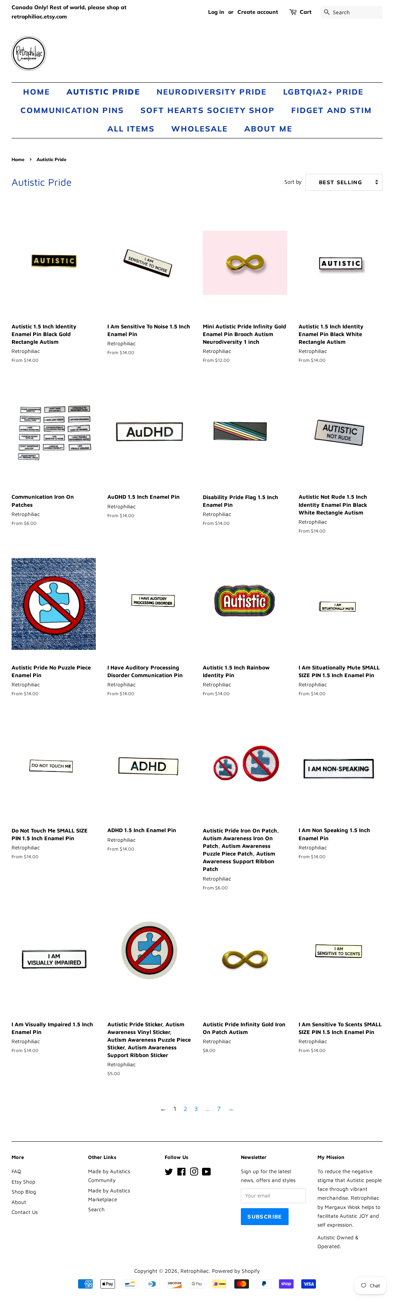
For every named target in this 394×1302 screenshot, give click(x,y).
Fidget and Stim (331, 110)
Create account (257, 11)
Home (36, 92)
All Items (131, 128)
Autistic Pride (103, 92)
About (19, 1202)
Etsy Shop (23, 1182)
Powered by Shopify (236, 1271)
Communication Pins (72, 110)
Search (96, 1209)
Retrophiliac (194, 1271)
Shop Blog (24, 1192)
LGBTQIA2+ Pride (323, 92)
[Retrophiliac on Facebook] (181, 1173)
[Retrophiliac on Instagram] (194, 1173)
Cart (306, 11)
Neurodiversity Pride (212, 92)
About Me (268, 128)
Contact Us (25, 1212)
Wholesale (199, 128)
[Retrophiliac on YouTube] (206, 1173)
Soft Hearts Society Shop (207, 110)
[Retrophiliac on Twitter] (169, 1173)
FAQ (16, 1171)
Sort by (293, 181)
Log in (216, 11)
